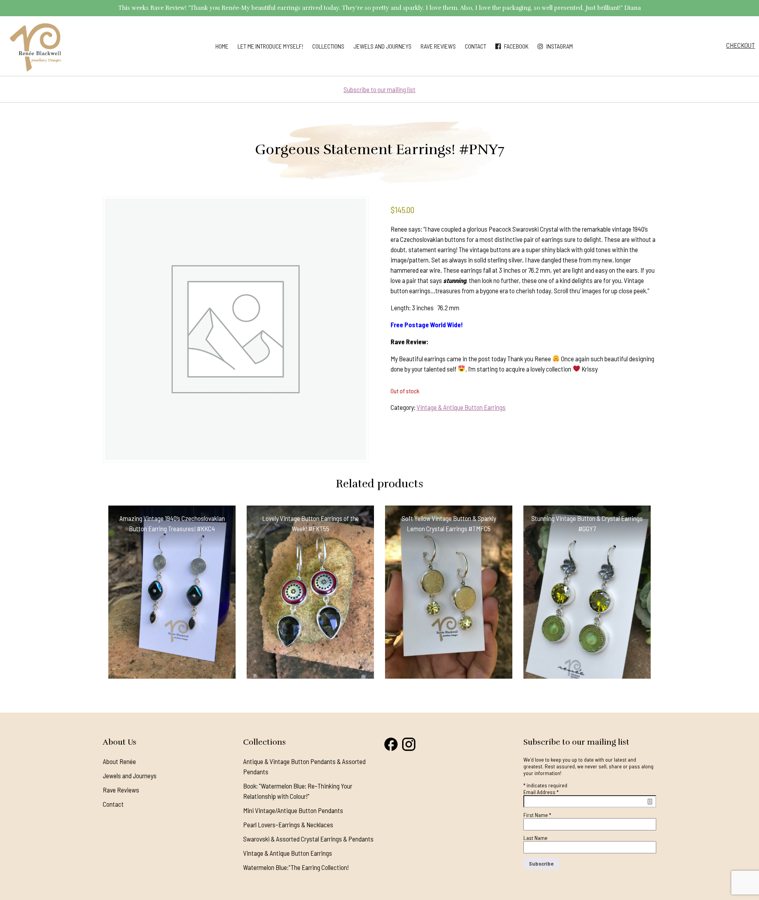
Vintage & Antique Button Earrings (461, 407)
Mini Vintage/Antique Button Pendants (293, 810)
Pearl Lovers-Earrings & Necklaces (288, 824)
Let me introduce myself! (270, 46)
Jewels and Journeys (382, 46)
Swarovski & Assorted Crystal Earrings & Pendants (308, 839)
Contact (475, 46)
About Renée (119, 761)
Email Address (541, 792)
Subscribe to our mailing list (379, 89)
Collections (328, 46)
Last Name (535, 837)
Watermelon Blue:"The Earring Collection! (296, 867)
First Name (537, 814)
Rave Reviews (438, 46)
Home (221, 46)
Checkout (740, 45)
